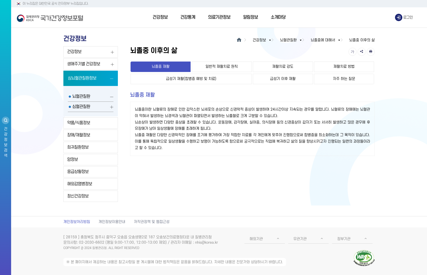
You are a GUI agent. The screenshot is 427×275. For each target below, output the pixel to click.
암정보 (72, 159)
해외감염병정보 (79, 184)
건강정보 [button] (259, 40)
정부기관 (343, 239)
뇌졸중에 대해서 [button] (323, 40)
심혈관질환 (81, 106)
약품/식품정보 (78, 123)
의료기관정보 (219, 17)
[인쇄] (371, 52)
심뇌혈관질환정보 (82, 78)
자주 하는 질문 (344, 79)
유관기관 (300, 239)
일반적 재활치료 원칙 (221, 67)
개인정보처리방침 (76, 222)
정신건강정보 (78, 196)
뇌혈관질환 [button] (288, 40)
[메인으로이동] (239, 40)
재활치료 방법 (343, 67)
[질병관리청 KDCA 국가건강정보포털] (50, 17)
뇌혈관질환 (81, 96)
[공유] (362, 52)
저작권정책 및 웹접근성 (151, 222)
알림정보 (250, 17)
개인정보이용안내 (112, 222)
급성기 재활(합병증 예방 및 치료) (191, 79)
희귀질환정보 (78, 147)
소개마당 (278, 17)
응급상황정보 (78, 171)
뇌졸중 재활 (160, 67)
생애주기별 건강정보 (83, 64)
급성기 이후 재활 (283, 79)
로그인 (408, 18)
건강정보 (160, 17)
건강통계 (187, 17)
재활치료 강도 (282, 67)
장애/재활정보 (78, 135)
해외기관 (256, 239)
